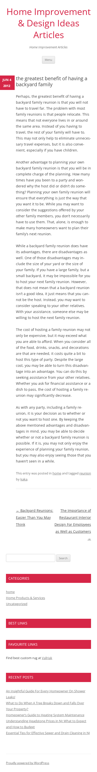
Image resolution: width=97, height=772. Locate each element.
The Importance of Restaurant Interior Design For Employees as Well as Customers (72, 524)
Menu (48, 60)
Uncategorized (16, 604)
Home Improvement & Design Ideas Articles (48, 23)
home (56, 473)
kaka (23, 479)
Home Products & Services (25, 598)
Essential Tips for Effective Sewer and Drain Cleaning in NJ (48, 733)
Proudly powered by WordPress (27, 763)
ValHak (47, 658)
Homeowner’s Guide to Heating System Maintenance (45, 715)
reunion (85, 473)
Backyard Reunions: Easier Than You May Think (34, 517)
